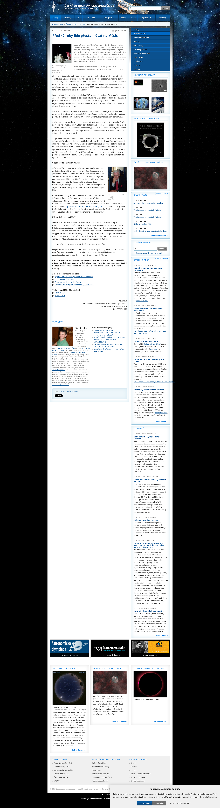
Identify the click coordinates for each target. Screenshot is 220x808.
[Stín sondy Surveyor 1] (159, 85)
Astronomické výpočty (100, 766)
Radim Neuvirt (151, 434)
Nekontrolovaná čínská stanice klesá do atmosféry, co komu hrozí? (108, 333)
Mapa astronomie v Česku (102, 777)
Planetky (134, 770)
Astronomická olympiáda (63, 770)
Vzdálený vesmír (140, 49)
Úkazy (136, 29)
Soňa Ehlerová (151, 306)
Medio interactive (97, 798)
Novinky (67, 18)
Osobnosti (138, 61)
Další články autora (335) (102, 328)
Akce (78, 18)
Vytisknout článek (121, 31)
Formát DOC (60, 293)
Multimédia (138, 57)
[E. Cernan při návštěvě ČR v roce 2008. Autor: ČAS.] (117, 191)
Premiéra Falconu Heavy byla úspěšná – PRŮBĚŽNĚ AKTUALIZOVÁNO (108, 345)
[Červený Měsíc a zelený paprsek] (141, 82)
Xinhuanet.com (142, 301)
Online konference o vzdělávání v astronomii (149, 309)
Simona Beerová (152, 477)
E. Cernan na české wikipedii (66, 279)
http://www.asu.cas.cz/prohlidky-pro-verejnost (84, 206)
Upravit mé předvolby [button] (179, 803)
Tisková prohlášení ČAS (63, 763)
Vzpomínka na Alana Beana (103, 330)
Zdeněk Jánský (151, 517)
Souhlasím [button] (145, 803)
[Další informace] (69, 688)
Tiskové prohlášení (66, 391)
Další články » (162, 635)
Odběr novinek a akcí (144, 242)
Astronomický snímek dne (146, 118)
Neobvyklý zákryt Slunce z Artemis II (150, 390)
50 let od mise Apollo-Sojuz (146, 520)
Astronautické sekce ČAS (66, 348)
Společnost (146, 18)
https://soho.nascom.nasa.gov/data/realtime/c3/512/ (154, 382)
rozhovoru (154, 349)
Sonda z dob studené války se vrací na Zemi (150, 480)
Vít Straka (68, 30)
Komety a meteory (138, 781)
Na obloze (91, 18)
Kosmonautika (79, 24)
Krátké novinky (141, 260)
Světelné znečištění (142, 53)
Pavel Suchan (150, 540)
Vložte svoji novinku (162, 258)
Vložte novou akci (162, 193)
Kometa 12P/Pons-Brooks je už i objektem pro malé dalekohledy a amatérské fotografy (149, 545)
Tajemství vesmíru (58, 370)
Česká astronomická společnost (68, 789)
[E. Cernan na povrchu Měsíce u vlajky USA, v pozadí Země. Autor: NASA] (61, 62)
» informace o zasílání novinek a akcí (148, 253)
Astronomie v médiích (100, 774)
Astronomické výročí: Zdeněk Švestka (147, 438)
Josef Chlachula (151, 338)
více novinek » (162, 421)
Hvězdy (137, 41)
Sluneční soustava (141, 37)
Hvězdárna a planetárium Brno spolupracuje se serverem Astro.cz (107, 789)
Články (55, 18)
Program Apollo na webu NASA (68, 282)
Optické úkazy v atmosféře (141, 774)
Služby (123, 18)
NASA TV (57, 781)
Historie (137, 69)
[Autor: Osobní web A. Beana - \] (141, 103)
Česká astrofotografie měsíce (148, 162)
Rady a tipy (96, 770)
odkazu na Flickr (161, 412)
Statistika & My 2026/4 (152, 344)
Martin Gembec (151, 265)
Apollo (76, 391)
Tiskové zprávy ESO (61, 774)
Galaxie (134, 766)
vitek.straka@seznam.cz (60, 385)
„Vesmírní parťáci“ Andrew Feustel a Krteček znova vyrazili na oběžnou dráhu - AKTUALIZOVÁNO (109, 339)
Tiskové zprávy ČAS (61, 766)
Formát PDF (60, 295)
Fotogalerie (109, 18)
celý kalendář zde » (159, 235)
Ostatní (137, 65)
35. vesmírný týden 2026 (64, 668)
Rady (133, 18)
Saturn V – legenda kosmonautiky (149, 611)
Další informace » (79, 750)
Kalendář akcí (140, 195)
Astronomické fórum (100, 781)
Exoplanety (138, 45)
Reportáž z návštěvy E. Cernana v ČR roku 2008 (74, 285)
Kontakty (162, 18)
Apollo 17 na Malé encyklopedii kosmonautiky (74, 276)
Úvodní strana (57, 24)
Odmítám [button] (159, 803)
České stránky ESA (61, 777)
